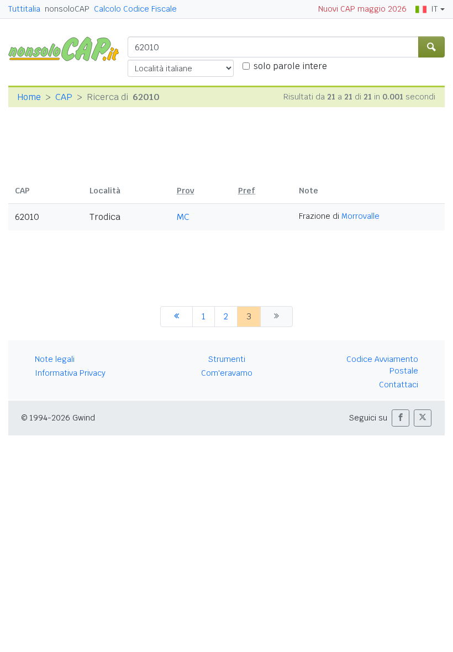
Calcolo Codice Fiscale (135, 9)
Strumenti (226, 359)
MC (183, 217)
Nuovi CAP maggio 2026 (362, 9)
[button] (400, 418)
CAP (63, 97)
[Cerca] (431, 46)
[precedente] (176, 316)
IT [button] (434, 9)
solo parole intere (290, 66)
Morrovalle (360, 216)
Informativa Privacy (70, 373)
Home (29, 97)
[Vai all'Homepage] (68, 48)
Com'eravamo (226, 373)
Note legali (55, 359)
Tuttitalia (24, 9)
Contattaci (398, 385)
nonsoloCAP (67, 9)
